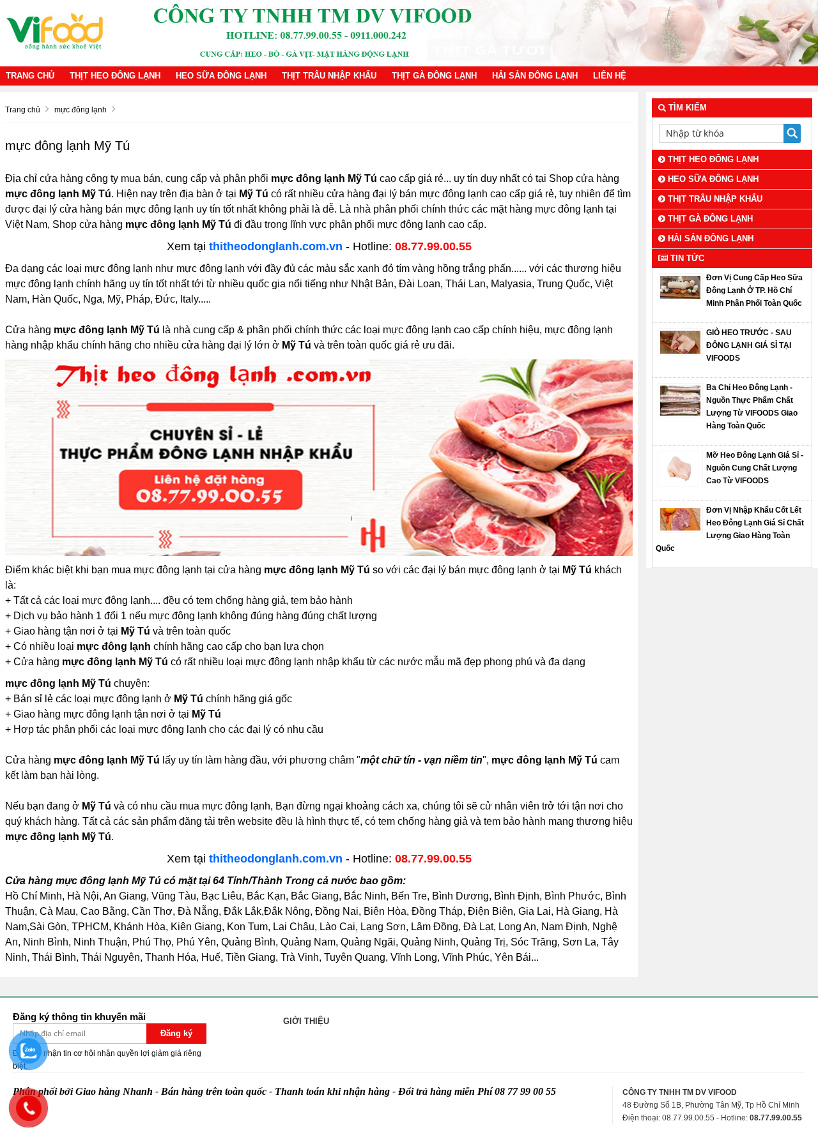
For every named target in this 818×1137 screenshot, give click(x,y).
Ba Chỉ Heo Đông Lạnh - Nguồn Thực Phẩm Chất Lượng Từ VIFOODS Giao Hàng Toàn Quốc (752, 406)
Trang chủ (30, 75)
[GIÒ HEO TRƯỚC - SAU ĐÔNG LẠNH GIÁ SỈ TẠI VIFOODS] (680, 341)
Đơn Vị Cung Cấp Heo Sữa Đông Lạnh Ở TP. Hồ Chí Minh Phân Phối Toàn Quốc (754, 290)
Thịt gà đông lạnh (434, 75)
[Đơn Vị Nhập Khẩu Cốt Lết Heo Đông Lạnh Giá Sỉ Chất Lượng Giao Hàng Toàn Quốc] (680, 519)
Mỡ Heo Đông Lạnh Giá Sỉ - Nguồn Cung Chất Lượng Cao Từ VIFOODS (754, 468)
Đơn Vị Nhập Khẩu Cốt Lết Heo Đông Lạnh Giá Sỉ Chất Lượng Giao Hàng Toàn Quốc (730, 529)
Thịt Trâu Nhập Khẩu (329, 75)
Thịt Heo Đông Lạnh (115, 75)
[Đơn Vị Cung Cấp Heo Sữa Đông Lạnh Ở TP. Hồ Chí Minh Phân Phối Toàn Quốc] (680, 286)
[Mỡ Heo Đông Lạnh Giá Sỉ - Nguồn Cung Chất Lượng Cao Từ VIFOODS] (680, 467)
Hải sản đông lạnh (535, 75)
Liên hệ (609, 75)
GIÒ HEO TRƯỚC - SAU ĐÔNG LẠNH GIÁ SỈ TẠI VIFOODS (749, 345)
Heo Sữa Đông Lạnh (221, 75)
